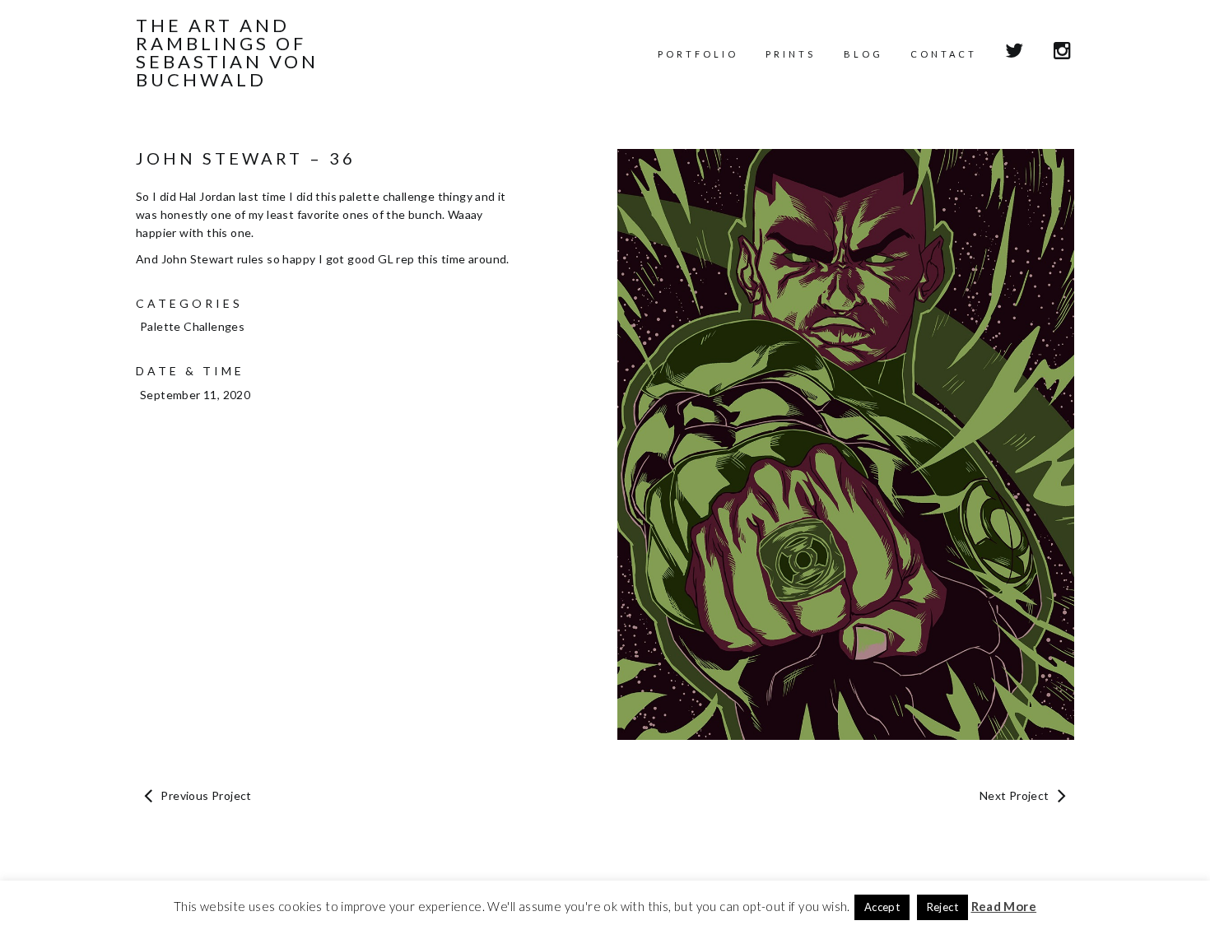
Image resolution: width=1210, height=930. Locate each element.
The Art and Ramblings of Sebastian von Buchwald (227, 52)
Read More (1004, 906)
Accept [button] (882, 907)
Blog (863, 54)
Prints (791, 54)
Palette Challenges (192, 326)
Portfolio (698, 54)
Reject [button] (942, 907)
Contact (943, 54)
